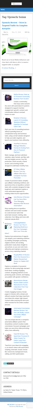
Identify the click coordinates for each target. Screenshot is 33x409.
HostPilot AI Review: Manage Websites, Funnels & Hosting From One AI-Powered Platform (21, 148)
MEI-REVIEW (11, 404)
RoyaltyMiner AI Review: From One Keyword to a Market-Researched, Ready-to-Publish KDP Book (22, 259)
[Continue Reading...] (9, 68)
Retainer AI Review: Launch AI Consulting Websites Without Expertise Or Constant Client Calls (21, 122)
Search (16, 85)
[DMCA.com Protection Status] (8, 364)
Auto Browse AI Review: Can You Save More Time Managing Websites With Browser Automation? (21, 201)
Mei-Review (19, 406)
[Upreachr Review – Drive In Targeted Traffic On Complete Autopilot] (16, 47)
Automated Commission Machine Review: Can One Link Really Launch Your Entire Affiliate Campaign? (22, 312)
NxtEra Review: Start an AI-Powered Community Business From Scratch (22, 97)
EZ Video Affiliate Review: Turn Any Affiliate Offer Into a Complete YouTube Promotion (20, 173)
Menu (3, 10)
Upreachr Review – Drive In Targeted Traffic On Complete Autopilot (14, 25)
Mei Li (6, 32)
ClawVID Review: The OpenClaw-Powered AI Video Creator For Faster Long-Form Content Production (21, 338)
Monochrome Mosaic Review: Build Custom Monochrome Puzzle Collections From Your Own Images (21, 285)
